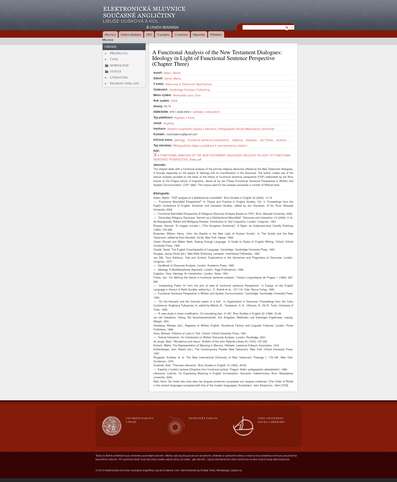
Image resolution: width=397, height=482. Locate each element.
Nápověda (199, 34)
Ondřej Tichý (207, 470)
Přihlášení (216, 34)
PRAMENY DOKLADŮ (124, 83)
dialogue (251, 140)
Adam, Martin (172, 73)
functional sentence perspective (208, 140)
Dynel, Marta (172, 78)
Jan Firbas (266, 140)
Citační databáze (131, 34)
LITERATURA (119, 77)
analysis (281, 140)
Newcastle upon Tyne (187, 95)
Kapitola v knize (184, 117)
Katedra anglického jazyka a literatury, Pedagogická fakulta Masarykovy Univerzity (220, 129)
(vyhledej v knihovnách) (206, 112)
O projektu (163, 34)
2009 (174, 101)
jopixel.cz (236, 470)
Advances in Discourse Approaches (188, 84)
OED (149, 34)
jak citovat (198, 459)
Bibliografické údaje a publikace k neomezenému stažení (210, 145)
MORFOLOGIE (119, 65)
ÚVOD (114, 59)
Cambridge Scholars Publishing (189, 89)
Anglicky (169, 123)
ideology (179, 140)
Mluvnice (110, 34)
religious (237, 140)
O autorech (181, 34)
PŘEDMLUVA (119, 53)
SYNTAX (115, 71)
